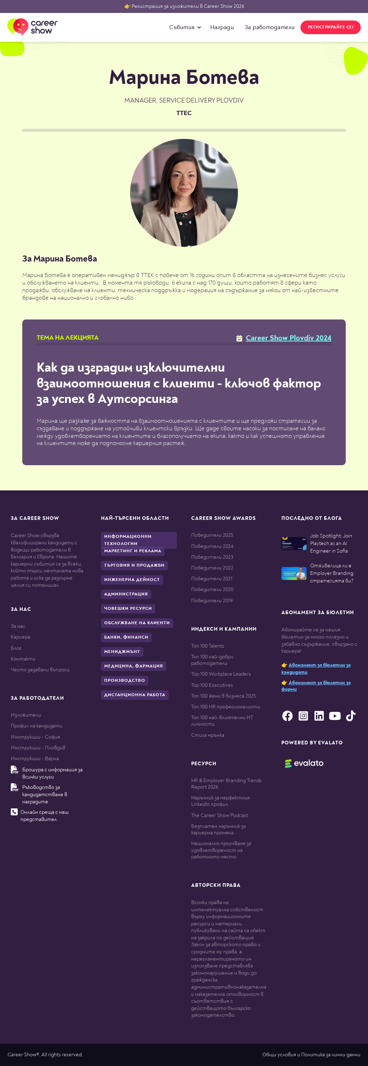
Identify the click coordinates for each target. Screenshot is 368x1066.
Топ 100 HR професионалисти (225, 707)
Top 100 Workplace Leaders (221, 674)
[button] (184, 27)
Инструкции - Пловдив (38, 748)
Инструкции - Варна (35, 759)
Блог (16, 648)
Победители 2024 (212, 546)
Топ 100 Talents (207, 646)
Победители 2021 (212, 579)
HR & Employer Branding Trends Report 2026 (226, 783)
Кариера (20, 637)
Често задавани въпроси (40, 670)
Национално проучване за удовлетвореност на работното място (221, 849)
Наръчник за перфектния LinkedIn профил (220, 801)
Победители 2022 (212, 568)
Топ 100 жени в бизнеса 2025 (223, 696)
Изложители (26, 715)
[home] (32, 27)
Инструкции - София (35, 737)
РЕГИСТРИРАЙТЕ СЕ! (331, 27)
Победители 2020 (212, 589)
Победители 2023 (212, 557)
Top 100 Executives (212, 685)
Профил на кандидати (36, 726)
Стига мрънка (207, 735)
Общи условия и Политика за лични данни (311, 1055)
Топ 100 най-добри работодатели (212, 660)
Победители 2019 (212, 601)
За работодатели (270, 27)
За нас (18, 626)
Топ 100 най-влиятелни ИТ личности (222, 721)
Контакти (23, 659)
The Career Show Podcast (219, 815)
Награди (222, 27)
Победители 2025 (212, 535)
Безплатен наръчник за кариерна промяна (218, 829)
